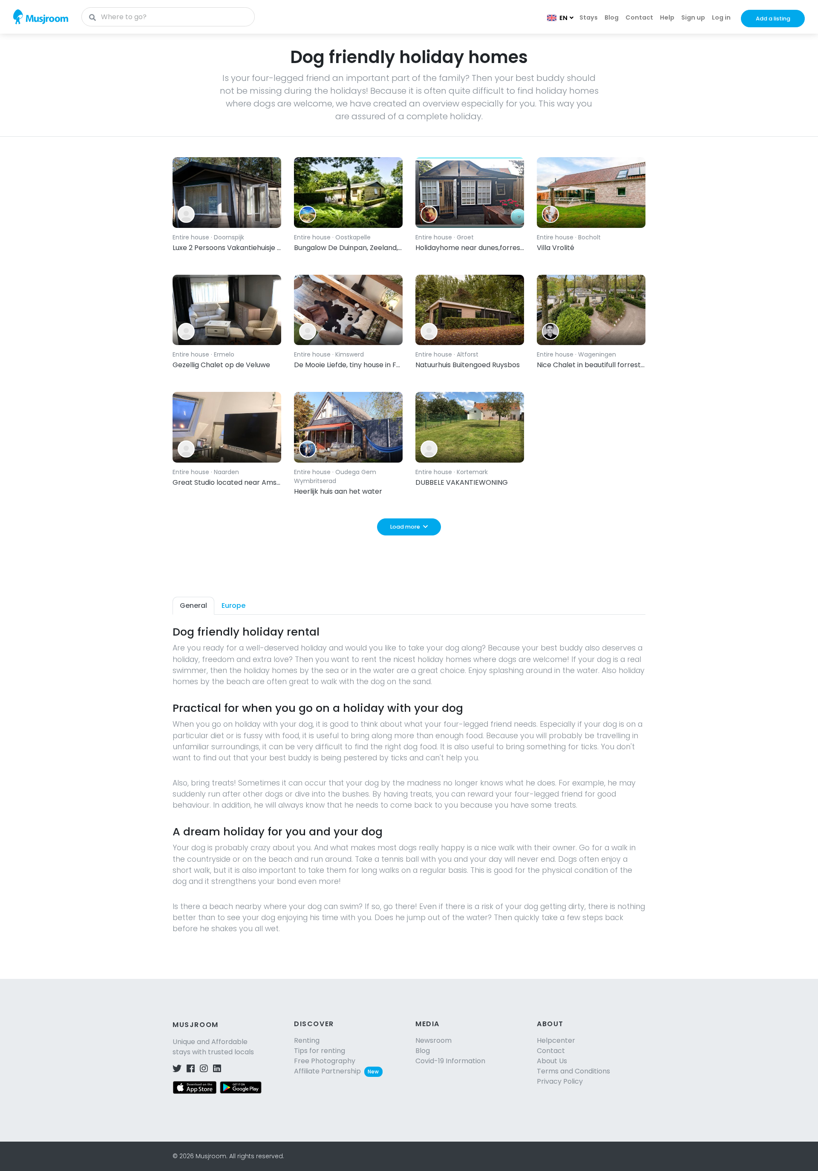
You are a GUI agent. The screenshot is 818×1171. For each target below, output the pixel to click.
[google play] (241, 1087)
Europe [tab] (233, 605)
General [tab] (193, 605)
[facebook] (191, 1069)
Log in (721, 17)
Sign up (693, 17)
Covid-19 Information (450, 1061)
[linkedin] (217, 1069)
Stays (588, 17)
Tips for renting (319, 1051)
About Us (552, 1061)
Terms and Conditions (573, 1071)
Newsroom (433, 1040)
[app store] (195, 1087)
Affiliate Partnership (336, 1071)
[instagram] (204, 1069)
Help (667, 17)
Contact (639, 17)
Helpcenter (556, 1040)
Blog (612, 17)
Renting (307, 1040)
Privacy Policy (560, 1081)
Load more (405, 526)
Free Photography (324, 1061)
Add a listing (773, 18)
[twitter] (177, 1069)
